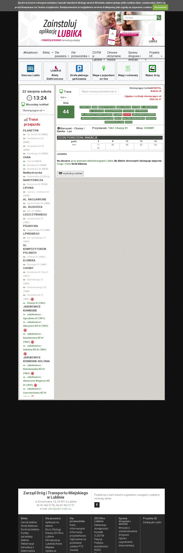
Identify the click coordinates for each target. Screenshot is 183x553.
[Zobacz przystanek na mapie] (24, 134)
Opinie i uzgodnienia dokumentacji (126, 542)
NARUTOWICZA (124, 107)
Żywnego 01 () (37, 264)
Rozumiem (160, 7)
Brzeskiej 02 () (37, 165)
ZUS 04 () (34, 161)
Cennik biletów (29, 522)
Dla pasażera (60, 54)
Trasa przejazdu (32, 122)
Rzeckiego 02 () (37, 153)
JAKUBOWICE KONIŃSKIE (143, 114)
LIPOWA (136, 107)
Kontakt (98, 532)
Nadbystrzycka (107, 107)
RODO (97, 550)
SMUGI (118, 118)
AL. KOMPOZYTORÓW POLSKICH (97, 114)
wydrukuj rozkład (72, 173)
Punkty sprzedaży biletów (27, 537)
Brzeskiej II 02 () (37, 169)
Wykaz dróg (152, 75)
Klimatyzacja (52, 540)
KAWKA (128, 122)
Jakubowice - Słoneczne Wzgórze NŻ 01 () (36, 381)
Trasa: (68, 91)
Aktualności (30, 52)
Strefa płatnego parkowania (79, 77)
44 (66, 111)
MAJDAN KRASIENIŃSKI (134, 118)
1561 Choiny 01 (118, 128)
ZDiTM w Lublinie (97, 56)
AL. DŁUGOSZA (97, 111)
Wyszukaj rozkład (37, 104)
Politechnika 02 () (38, 176)
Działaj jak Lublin (152, 522)
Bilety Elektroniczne (55, 77)
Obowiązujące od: (33, 110)
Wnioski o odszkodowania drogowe (128, 531)
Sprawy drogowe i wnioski (134, 56)
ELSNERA (118, 114)
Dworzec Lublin (30, 75)
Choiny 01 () (36, 303)
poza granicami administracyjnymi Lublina (92, 161)
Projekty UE (154, 54)
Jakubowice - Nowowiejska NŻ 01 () (34, 369)
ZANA (94, 107)
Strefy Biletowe (29, 525)
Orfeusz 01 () (36, 256)
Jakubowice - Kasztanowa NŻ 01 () (33, 338)
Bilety (46, 52)
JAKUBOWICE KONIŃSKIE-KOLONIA (97, 118)
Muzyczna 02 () (37, 184)
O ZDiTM (99, 535)
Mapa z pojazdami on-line (104, 77)
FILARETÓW (85, 107)
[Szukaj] (159, 17)
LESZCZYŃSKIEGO (113, 111)
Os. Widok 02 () (37, 134)
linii (63, 97)
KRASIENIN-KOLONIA (114, 122)
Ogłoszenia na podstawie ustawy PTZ (78, 543)
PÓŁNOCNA (128, 111)
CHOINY (127, 114)
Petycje (98, 539)
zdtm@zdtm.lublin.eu (59, 508)
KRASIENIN (151, 118)
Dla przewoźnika (79, 54)
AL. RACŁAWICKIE (149, 107)
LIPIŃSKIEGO (141, 111)
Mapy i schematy (128, 75)
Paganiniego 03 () (38, 230)
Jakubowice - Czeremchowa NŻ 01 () (34, 392)
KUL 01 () (34, 211)
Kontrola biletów (30, 529)
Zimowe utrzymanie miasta (114, 56)
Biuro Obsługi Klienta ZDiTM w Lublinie (54, 533)
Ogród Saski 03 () (38, 203)
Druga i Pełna (64, 164)
